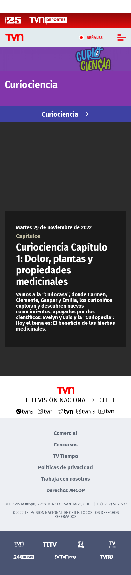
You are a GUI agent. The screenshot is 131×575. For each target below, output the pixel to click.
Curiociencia (60, 114)
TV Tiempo (65, 456)
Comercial (65, 433)
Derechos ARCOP (65, 490)
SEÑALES (95, 37)
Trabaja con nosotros (65, 479)
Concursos (66, 444)
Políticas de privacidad (65, 467)
